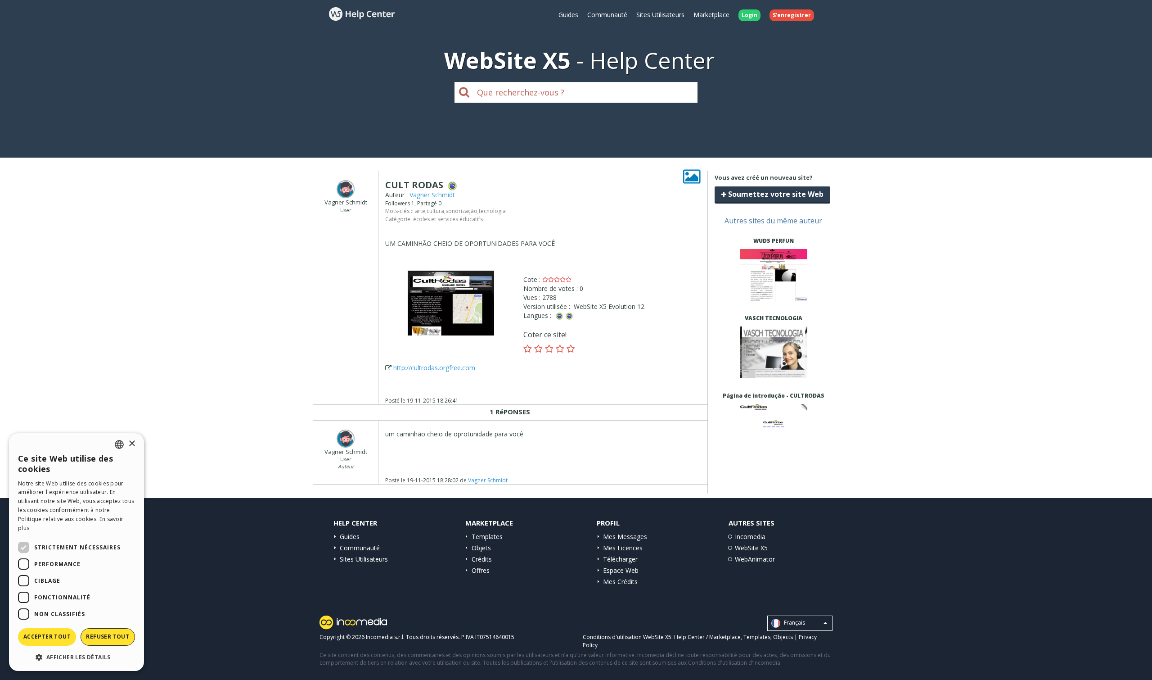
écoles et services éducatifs (448, 219)
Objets (481, 548)
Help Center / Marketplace (707, 637)
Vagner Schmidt (432, 194)
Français (794, 623)
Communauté (607, 14)
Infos (773, 292)
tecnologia (492, 211)
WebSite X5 (751, 548)
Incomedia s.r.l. (385, 637)
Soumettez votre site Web (775, 194)
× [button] (131, 443)
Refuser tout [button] (107, 636)
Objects (783, 637)
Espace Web (621, 570)
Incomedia (750, 536)
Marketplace (711, 14)
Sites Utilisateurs (660, 14)
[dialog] (76, 552)
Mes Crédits (620, 581)
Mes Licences (623, 548)
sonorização (461, 211)
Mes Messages (625, 536)
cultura (435, 211)
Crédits (482, 559)
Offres (481, 570)
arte (420, 211)
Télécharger (620, 559)
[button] (76, 657)
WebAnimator (755, 559)
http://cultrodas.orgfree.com (434, 367)
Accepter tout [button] (47, 636)
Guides (568, 14)
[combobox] (119, 444)
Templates (487, 536)
